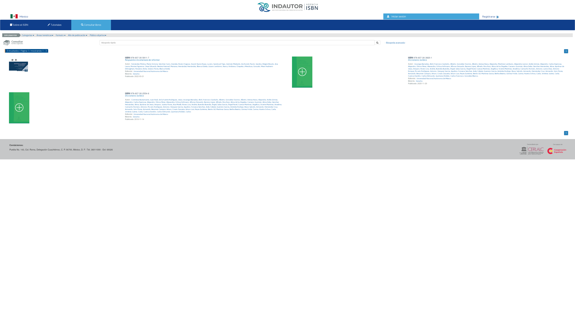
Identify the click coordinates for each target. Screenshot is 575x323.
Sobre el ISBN (20, 24)
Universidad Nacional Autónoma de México (151, 71)
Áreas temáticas (44, 35)
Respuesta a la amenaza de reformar (142, 60)
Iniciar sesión (398, 16)
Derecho (136, 74)
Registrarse (488, 16)
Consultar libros (92, 24)
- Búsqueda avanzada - (395, 43)
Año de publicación (77, 35)
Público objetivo (97, 35)
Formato (60, 35)
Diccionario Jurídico (417, 60)
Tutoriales (56, 24)
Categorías (27, 35)
